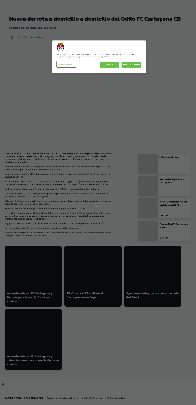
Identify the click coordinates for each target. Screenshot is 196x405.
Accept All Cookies (131, 64)
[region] (99, 56)
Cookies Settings (64, 64)
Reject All (109, 64)
